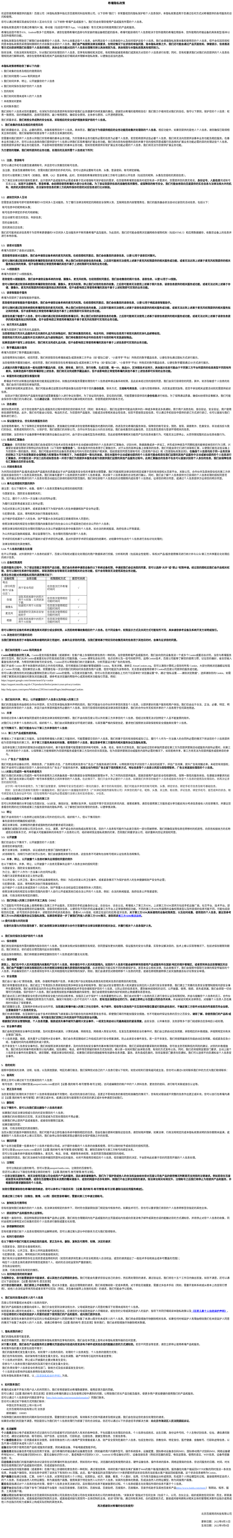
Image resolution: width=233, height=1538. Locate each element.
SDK (129, 915)
